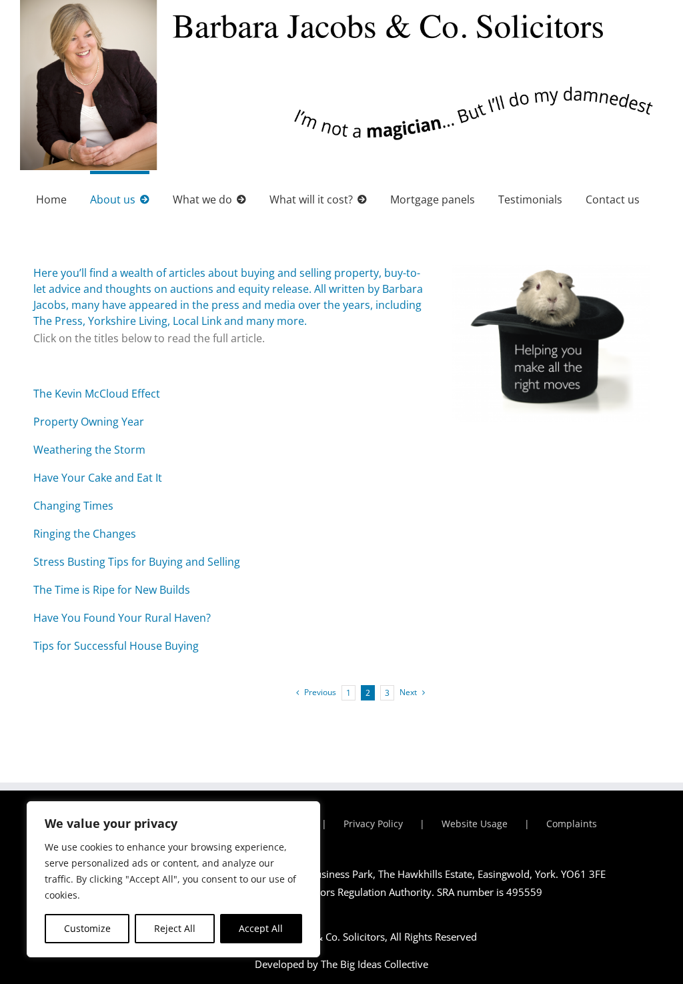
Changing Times (73, 505)
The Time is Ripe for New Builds (111, 589)
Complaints (571, 823)
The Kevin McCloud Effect (96, 393)
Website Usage (475, 823)
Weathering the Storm (89, 449)
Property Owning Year (88, 421)
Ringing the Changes (84, 533)
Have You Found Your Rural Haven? (122, 617)
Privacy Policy (373, 823)
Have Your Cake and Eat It (97, 477)
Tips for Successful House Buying (116, 645)
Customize (87, 928)
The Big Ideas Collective (374, 964)
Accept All (261, 928)
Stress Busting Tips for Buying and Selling (136, 561)
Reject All (174, 928)
